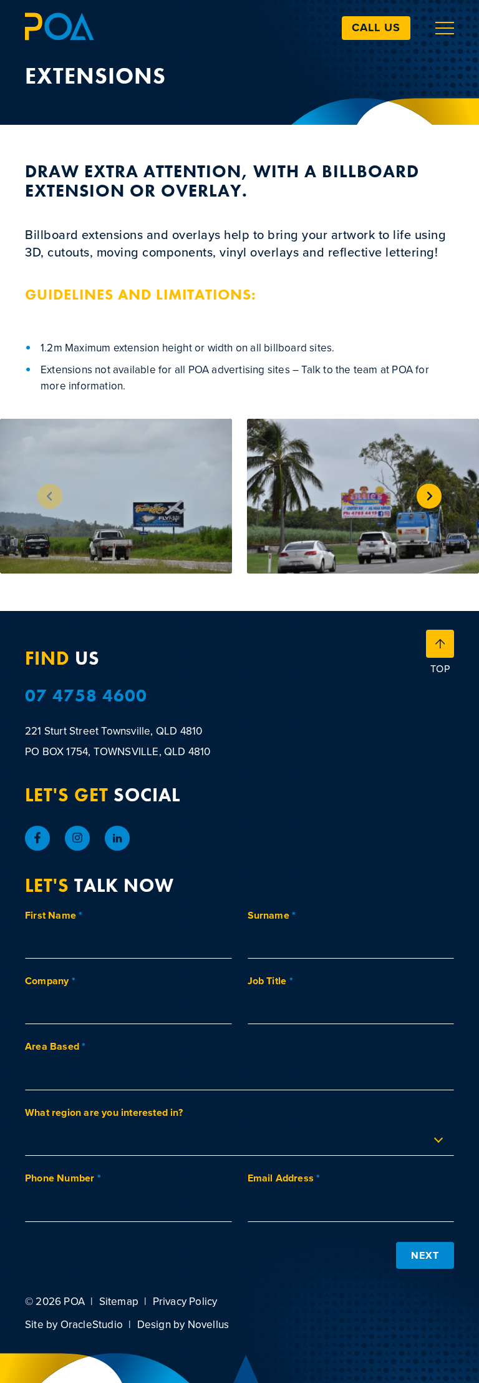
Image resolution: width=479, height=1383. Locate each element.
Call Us (376, 27)
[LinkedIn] (117, 838)
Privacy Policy (185, 1301)
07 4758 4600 (86, 696)
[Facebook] (37, 838)
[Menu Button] (445, 28)
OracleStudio (91, 1324)
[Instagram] (77, 838)
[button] (429, 496)
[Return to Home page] (59, 28)
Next (425, 1255)
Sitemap (118, 1301)
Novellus (209, 1324)
